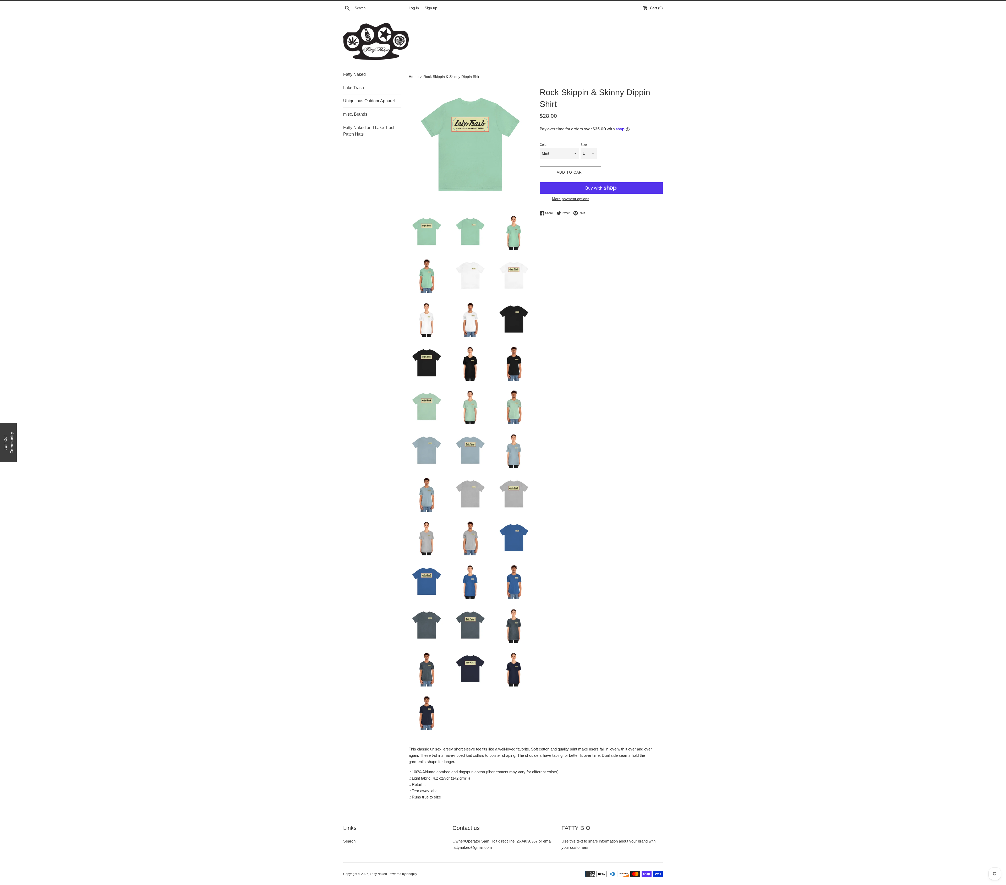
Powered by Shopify (403, 874)
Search (349, 841)
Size (584, 145)
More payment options (570, 199)
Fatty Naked (354, 74)
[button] (8, 442)
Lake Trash (353, 87)
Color (544, 145)
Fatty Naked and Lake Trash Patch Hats (369, 131)
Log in (414, 8)
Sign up (431, 8)
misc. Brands (355, 114)
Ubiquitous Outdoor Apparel (369, 101)
